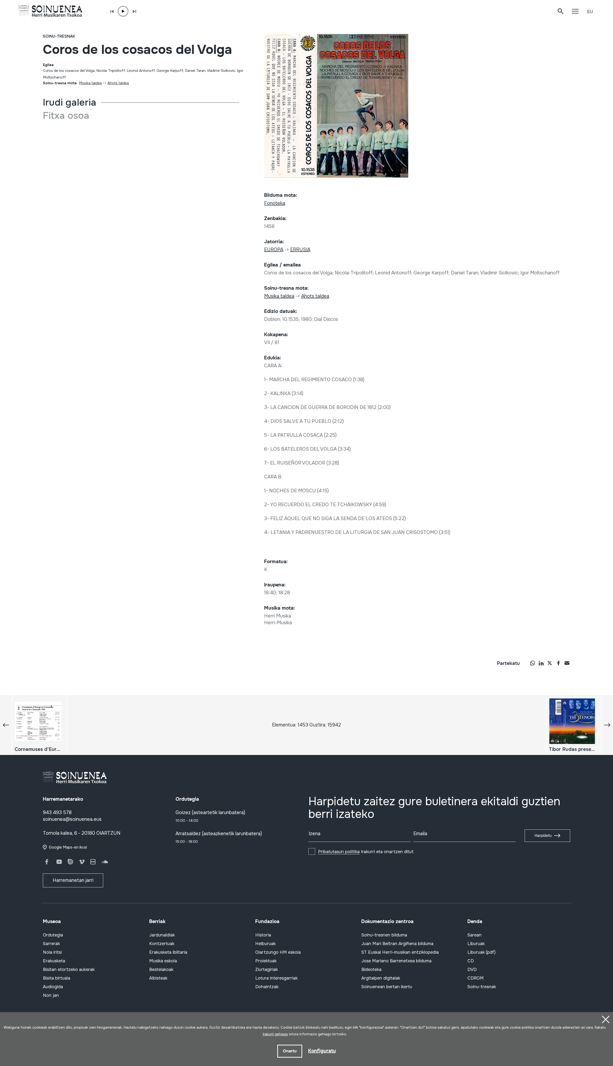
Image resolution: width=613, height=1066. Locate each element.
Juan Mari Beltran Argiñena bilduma (397, 943)
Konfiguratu (322, 1051)
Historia (263, 935)
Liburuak (476, 943)
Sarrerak (51, 943)
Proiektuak (266, 961)
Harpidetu (543, 835)
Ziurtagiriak (266, 969)
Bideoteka (371, 969)
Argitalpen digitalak (380, 978)
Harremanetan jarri (73, 880)
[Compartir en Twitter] (550, 663)
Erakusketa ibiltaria (168, 952)
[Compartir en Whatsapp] (532, 663)
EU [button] (590, 11)
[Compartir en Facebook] (558, 663)
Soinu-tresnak (59, 36)
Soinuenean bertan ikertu (386, 986)
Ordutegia (53, 935)
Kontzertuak (161, 943)
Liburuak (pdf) (481, 952)
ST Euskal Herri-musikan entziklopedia (400, 952)
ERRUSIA (300, 250)
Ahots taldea (118, 83)
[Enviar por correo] (567, 663)
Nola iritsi (52, 952)
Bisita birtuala (56, 978)
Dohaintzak (266, 986)
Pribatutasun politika (339, 851)
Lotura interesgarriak (276, 978)
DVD (472, 969)
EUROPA (273, 250)
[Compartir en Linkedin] (541, 663)
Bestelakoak (161, 969)
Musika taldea (90, 83)
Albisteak (158, 978)
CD (470, 961)
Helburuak (265, 943)
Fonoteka (274, 203)
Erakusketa (54, 961)
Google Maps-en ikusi (68, 847)
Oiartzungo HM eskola (278, 952)
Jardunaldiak (162, 935)
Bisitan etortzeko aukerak (69, 969)
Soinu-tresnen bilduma (384, 935)
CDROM (475, 978)
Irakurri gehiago (275, 1034)
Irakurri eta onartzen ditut (366, 851)
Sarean (474, 935)
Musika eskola (163, 961)
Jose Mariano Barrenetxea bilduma (396, 961)
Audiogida (53, 986)
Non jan (51, 995)
